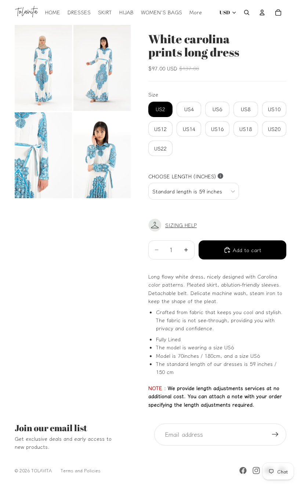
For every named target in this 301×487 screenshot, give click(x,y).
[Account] (262, 12)
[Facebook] (243, 470)
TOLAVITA (41, 470)
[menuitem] (196, 12)
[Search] (247, 12)
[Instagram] (256, 470)
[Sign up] (275, 434)
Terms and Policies (81, 470)
